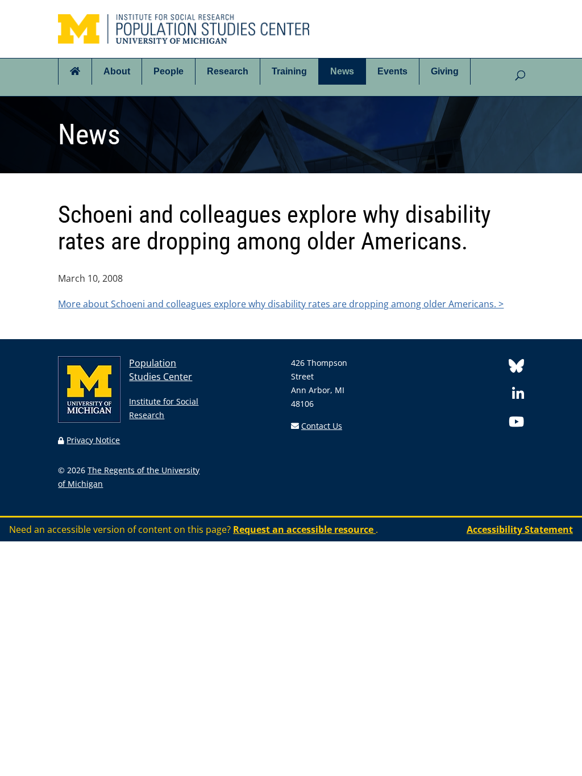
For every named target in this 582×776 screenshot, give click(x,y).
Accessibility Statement (520, 529)
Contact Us (321, 425)
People (168, 71)
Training (289, 71)
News (342, 71)
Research (227, 71)
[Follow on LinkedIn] (518, 395)
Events (392, 71)
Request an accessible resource (304, 529)
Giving (445, 71)
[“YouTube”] (516, 423)
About (116, 71)
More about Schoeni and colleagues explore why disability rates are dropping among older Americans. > (281, 304)
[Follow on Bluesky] (516, 367)
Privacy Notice (93, 440)
